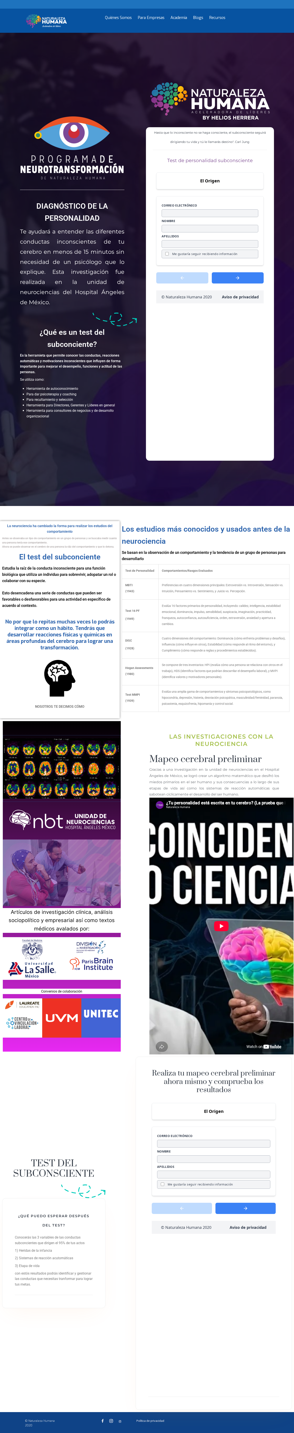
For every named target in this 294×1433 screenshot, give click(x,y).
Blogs (198, 17)
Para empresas (151, 17)
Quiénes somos (118, 17)
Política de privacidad (150, 1421)
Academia (178, 17)
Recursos (217, 17)
